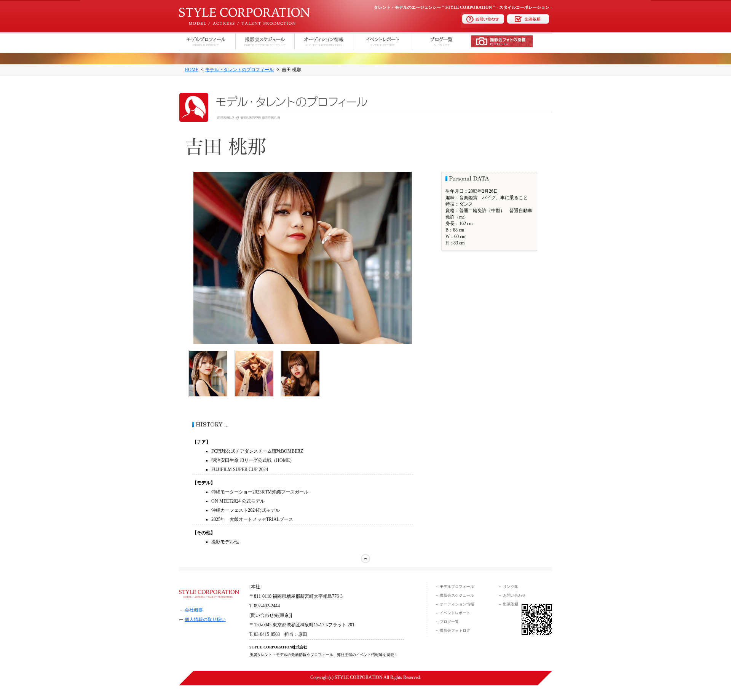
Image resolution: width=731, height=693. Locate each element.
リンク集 (510, 586)
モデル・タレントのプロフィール (239, 69)
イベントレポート (455, 613)
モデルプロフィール (457, 586)
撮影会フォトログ (455, 630)
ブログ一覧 (449, 622)
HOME (191, 69)
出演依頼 (510, 604)
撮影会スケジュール (457, 595)
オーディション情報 (457, 604)
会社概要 (194, 610)
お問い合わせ (514, 595)
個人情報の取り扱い (205, 619)
